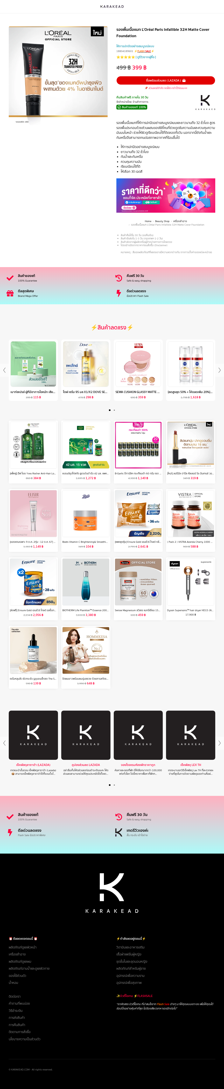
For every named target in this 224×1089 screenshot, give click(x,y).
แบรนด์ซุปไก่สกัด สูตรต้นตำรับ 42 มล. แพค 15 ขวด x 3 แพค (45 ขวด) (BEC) (102, 473)
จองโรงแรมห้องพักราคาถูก (138, 765)
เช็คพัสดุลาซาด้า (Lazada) (33, 765)
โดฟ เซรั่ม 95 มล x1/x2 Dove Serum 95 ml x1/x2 (96, 392)
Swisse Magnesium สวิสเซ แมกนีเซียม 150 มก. (139, 610)
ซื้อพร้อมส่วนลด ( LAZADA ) (163, 80)
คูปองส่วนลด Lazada (86, 765)
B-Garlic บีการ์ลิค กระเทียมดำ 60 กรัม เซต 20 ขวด (141, 473)
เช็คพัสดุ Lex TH (190, 765)
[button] (109, 410)
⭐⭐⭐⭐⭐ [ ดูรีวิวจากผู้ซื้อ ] (136, 57)
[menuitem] (58, 947)
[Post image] (33, 735)
